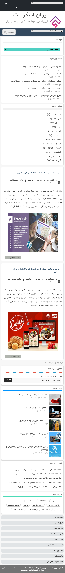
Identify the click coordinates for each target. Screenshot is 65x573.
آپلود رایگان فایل (56, 534)
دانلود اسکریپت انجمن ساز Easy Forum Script (41, 67)
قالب (57, 509)
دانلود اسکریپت (13, 505)
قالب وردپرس (46, 509)
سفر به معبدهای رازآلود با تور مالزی (34, 421)
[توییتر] (6, 4)
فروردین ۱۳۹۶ (54, 148)
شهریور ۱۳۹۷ (55, 123)
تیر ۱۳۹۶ (57, 135)
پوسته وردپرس (18, 509)
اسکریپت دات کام (55, 545)
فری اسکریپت (57, 523)
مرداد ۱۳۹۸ (56, 114)
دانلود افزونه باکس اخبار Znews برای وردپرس (33, 487)
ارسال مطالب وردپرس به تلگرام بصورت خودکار (25, 482)
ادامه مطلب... (13, 258)
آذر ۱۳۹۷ (56, 119)
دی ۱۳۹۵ (57, 156)
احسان (58, 487)
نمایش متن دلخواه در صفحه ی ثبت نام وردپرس (42, 74)
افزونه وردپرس (53, 505)
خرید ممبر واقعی (54, 482)
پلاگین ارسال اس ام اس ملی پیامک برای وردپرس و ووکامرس (36, 81)
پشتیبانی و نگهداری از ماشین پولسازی (32, 395)
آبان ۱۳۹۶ (56, 131)
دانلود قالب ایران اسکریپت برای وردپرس (44, 88)
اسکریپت (29, 501)
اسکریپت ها (58, 550)
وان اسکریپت (57, 539)
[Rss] (17, 8)
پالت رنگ (59, 556)
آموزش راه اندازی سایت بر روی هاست (32, 434)
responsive (55, 501)
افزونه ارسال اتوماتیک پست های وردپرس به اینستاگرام (38, 96)
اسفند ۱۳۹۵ (55, 152)
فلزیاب (58, 478)
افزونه (19, 501)
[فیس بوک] (17, 4)
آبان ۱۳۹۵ (56, 160)
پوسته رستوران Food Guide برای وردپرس (38, 173)
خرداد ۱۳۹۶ (55, 140)
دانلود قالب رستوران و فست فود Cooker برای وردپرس (36, 270)
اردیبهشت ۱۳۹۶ (54, 144)
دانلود (26, 505)
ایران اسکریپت (38, 505)
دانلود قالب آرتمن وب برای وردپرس (37, 478)
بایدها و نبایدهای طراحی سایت (36, 408)
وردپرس (32, 509)
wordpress (42, 501)
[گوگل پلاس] (12, 4)
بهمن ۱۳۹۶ (56, 127)
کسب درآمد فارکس (55, 562)
